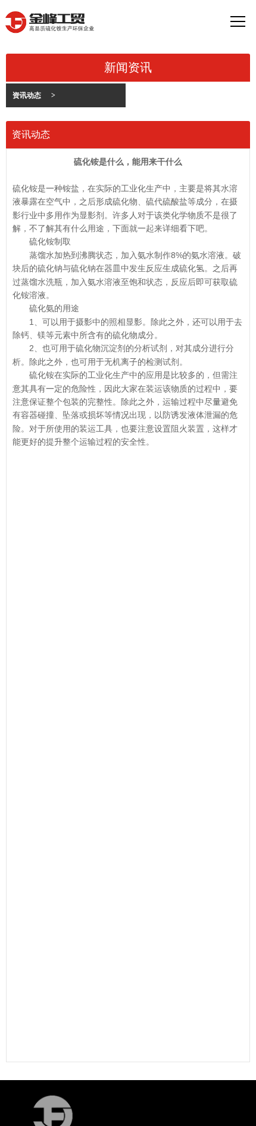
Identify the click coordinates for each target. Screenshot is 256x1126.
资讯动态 (34, 95)
